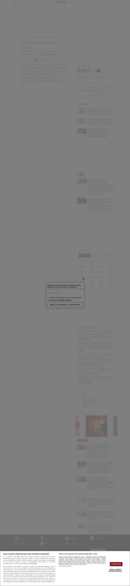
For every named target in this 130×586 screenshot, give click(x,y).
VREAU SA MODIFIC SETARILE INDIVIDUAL (115, 570)
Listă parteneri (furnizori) (65, 566)
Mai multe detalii (32, 563)
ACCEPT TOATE (116, 564)
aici (4, 576)
